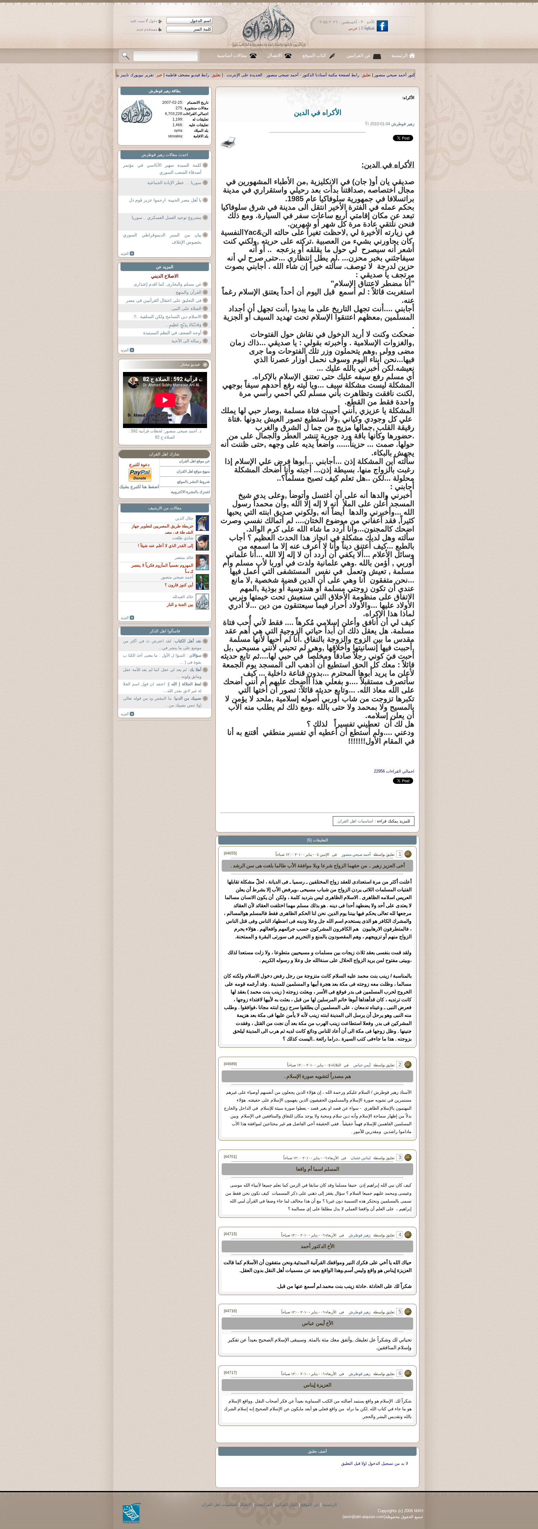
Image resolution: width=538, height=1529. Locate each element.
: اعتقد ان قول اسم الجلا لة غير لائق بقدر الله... (162, 687)
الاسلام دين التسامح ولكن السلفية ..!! (167, 316)
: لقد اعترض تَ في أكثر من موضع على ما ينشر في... (162, 644)
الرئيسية (399, 55)
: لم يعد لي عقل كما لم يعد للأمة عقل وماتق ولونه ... (162, 673)
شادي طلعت (182, 538)
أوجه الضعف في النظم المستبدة (172, 332)
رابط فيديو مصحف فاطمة (321, 75)
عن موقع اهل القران (194, 461)
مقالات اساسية (232, 55)
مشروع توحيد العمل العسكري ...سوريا (166, 217)
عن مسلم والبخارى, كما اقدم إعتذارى (167, 284)
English (368, 28)
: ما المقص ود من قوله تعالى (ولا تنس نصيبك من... (162, 701)
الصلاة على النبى (186, 308)
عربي (353, 28)
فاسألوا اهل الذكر (165, 631)
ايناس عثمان (360, 1158)
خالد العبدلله (182, 596)
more (127, 253)
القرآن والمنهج (188, 292)
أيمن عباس (361, 1065)
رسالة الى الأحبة (186, 340)
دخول (153, 21)
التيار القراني (287, 1504)
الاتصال (274, 55)
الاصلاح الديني (164, 276)
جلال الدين (184, 518)
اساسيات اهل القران (355, 821)
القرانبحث (263, 1504)
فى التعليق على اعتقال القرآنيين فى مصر (163, 300)
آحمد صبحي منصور (356, 854)
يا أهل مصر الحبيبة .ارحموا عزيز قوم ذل (165, 200)
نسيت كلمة (137, 21)
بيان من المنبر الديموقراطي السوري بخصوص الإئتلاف (162, 238)
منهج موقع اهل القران (193, 471)
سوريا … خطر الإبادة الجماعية (174, 182)
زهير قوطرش (359, 1235)
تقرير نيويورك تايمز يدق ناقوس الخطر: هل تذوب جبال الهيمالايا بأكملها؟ (227, 75)
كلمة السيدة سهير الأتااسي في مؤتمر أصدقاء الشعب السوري (162, 169)
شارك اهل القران (164, 454)
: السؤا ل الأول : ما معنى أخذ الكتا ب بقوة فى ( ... (162, 658)
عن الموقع (310, 1504)
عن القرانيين (359, 55)
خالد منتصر (184, 557)
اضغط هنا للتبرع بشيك (139, 486)
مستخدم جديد (146, 29)
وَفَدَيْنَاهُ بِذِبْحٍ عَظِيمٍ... (183, 324)
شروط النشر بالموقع (193, 481)
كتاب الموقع (314, 55)
